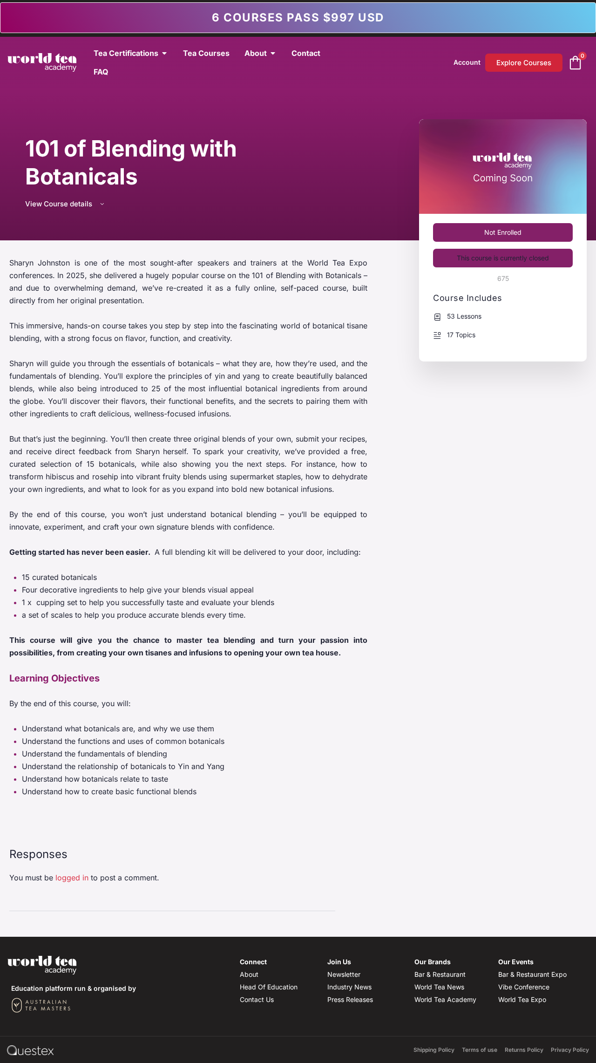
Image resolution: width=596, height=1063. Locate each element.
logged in (71, 877)
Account (467, 62)
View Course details (59, 203)
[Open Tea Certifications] (164, 53)
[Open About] (273, 53)
